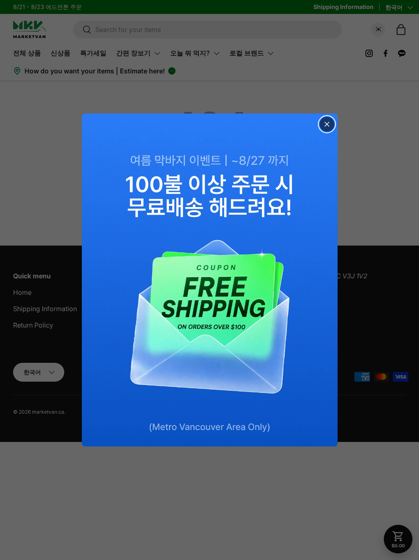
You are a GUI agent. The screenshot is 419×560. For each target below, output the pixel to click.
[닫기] (327, 124)
